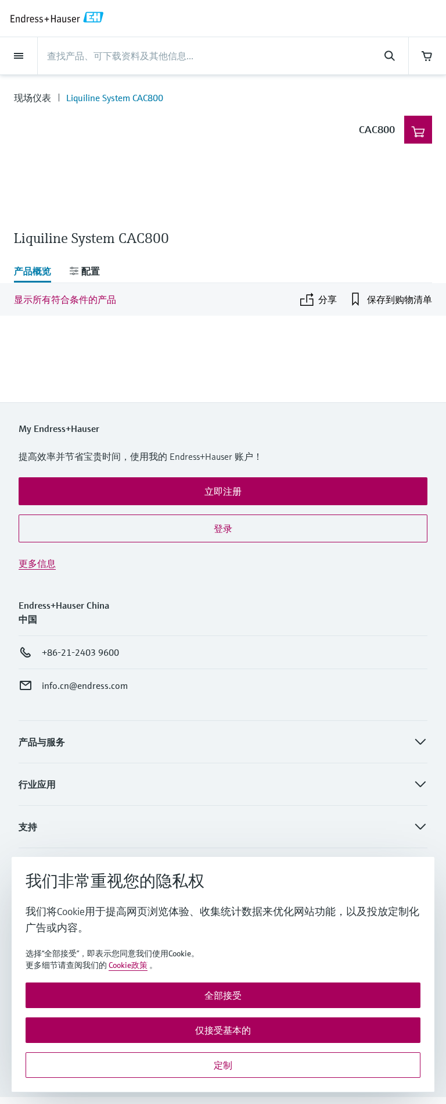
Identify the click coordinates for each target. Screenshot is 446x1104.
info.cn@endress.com (85, 685)
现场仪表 (32, 97)
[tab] (37, 272)
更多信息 (37, 563)
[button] (223, 491)
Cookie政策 (128, 965)
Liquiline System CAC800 (114, 97)
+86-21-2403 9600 (80, 652)
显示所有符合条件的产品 (65, 299)
